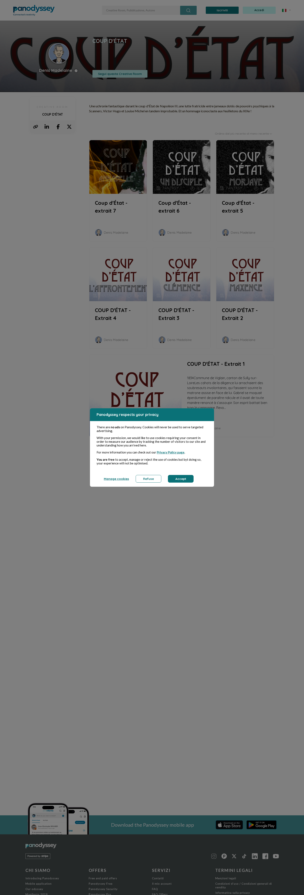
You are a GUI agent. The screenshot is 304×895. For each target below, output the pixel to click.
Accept (180, 479)
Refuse (148, 479)
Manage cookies (116, 479)
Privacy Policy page (170, 452)
